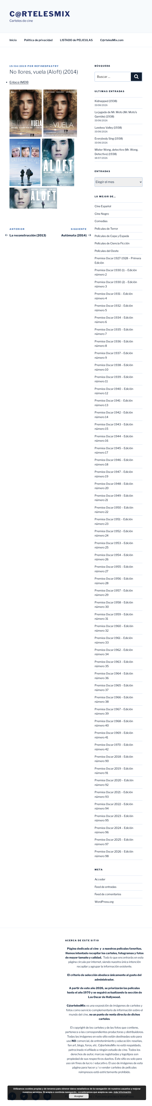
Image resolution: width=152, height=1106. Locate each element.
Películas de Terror (106, 228)
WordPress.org (104, 901)
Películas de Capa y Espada (112, 236)
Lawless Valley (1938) (108, 127)
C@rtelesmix (40, 14)
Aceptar (78, 1096)
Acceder (100, 879)
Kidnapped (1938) (106, 101)
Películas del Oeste (107, 250)
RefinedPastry (46, 66)
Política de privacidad (38, 40)
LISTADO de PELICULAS (76, 40)
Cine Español (103, 206)
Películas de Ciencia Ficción (112, 243)
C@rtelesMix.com (112, 40)
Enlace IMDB (19, 82)
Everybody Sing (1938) (109, 138)
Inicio (13, 40)
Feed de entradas (105, 886)
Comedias (101, 221)
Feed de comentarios (108, 894)
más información (122, 1092)
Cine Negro (102, 213)
